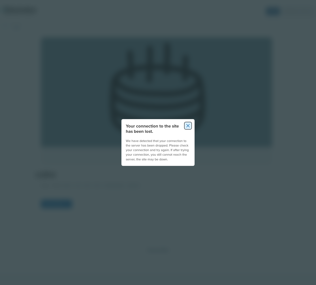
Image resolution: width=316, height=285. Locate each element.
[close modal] (188, 125)
